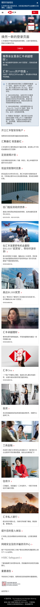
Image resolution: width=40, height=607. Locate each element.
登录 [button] (35, 12)
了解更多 (9, 8)
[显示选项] (3, 12)
